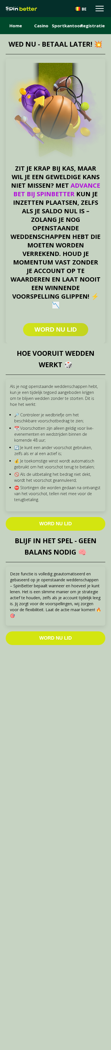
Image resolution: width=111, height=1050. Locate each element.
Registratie (92, 25)
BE (84, 9)
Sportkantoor (67, 25)
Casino (41, 25)
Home (15, 25)
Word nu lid (55, 523)
